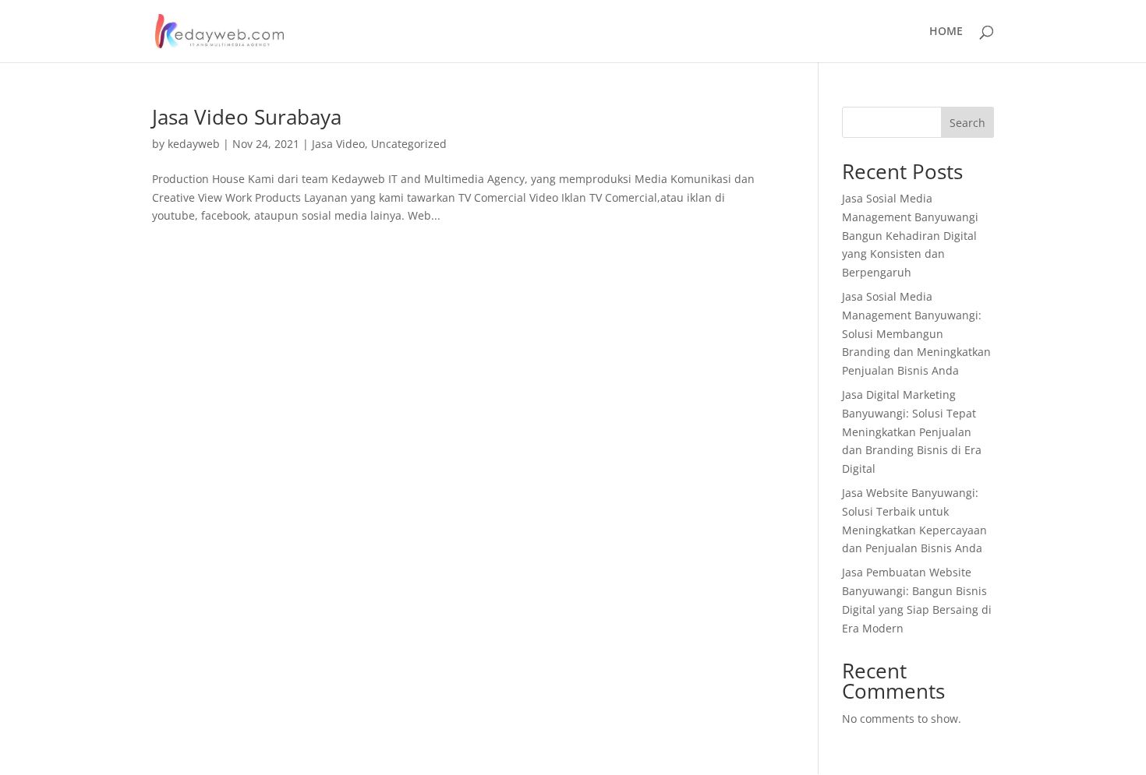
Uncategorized (409, 143)
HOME (946, 32)
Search (967, 122)
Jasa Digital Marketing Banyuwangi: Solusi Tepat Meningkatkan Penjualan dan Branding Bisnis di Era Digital (912, 431)
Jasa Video (338, 143)
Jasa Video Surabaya (246, 117)
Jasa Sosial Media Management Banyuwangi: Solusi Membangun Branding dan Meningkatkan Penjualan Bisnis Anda (916, 333)
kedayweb (194, 143)
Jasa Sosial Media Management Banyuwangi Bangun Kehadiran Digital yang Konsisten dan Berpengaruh (910, 235)
